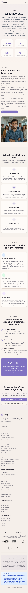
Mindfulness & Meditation (7, 485)
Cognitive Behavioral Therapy (7, 474)
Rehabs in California (5, 505)
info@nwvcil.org (6, 520)
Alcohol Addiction (5, 439)
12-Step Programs (5, 472)
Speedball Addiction (5, 452)
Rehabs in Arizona (5, 511)
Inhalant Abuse (4, 455)
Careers (3, 525)
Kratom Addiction (5, 446)
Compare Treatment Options (7, 437)
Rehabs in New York (5, 507)
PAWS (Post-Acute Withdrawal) (8, 461)
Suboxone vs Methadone (6, 494)
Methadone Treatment (6, 492)
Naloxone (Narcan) (5, 496)
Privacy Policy (9, 589)
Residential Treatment (6, 483)
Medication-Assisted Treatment (8, 476)
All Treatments (4, 433)
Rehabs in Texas (4, 509)
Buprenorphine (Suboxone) (7, 489)
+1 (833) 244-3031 (7, 518)
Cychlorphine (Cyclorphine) (7, 444)
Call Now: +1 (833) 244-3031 (10, 111)
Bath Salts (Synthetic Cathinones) (8, 448)
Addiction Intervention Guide (7, 463)
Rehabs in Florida (5, 503)
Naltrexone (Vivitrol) (5, 487)
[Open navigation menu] (25, 2)
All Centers (3, 429)
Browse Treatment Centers (13, 403)
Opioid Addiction (5, 442)
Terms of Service (18, 589)
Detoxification (4, 481)
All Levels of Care (5, 435)
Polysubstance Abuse (6, 450)
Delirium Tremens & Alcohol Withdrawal (10, 459)
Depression (3, 457)
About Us (3, 523)
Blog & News (4, 465)
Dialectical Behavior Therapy (7, 479)
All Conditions (4, 431)
